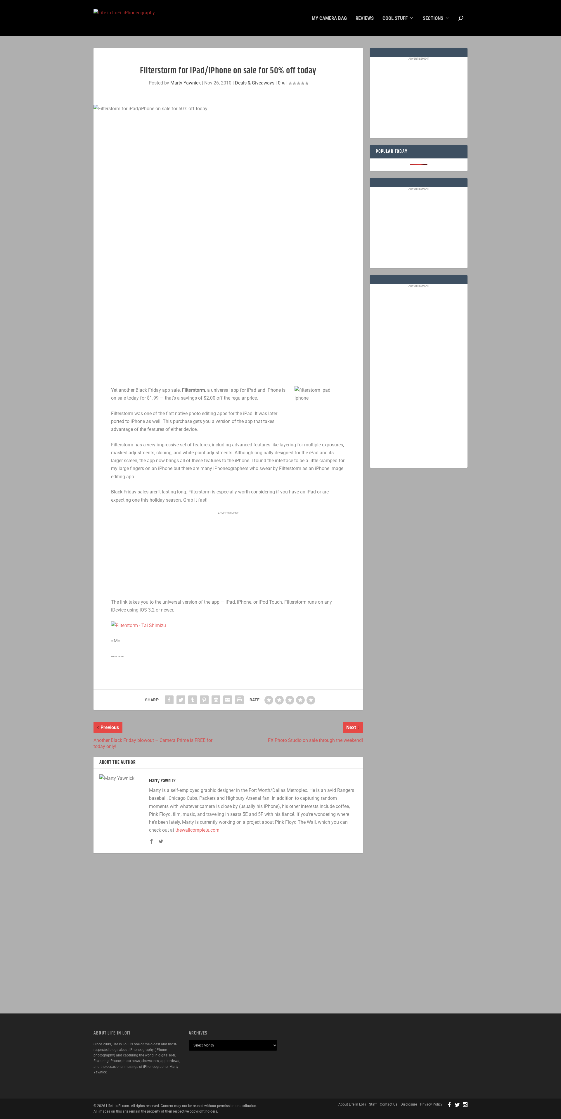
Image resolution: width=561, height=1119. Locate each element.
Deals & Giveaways (254, 83)
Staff (373, 1104)
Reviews (365, 18)
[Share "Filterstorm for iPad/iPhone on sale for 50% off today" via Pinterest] (204, 700)
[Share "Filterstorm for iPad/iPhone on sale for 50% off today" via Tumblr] (192, 700)
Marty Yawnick (185, 83)
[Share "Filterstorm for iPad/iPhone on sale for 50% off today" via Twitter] (181, 700)
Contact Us (388, 1104)
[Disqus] (228, 933)
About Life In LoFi (352, 1104)
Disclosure (409, 1104)
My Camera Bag (329, 18)
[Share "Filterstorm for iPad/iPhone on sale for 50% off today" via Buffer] (216, 700)
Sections (433, 18)
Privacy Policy (431, 1104)
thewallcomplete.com (197, 830)
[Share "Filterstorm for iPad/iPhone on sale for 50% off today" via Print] (239, 700)
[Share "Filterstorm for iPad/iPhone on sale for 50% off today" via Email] (227, 700)
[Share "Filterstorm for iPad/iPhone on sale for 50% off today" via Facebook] (169, 700)
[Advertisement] (228, 555)
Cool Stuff (395, 18)
